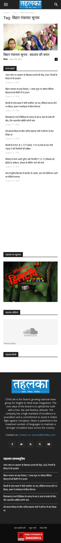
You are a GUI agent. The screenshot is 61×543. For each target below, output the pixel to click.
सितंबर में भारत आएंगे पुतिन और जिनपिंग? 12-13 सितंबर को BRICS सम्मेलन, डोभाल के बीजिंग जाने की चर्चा (29, 161)
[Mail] (21, 444)
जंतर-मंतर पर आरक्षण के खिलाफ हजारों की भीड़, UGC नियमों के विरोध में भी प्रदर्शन (31, 77)
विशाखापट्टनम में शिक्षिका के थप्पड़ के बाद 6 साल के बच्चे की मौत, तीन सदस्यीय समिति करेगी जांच (29, 119)
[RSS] (30, 444)
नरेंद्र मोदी (43, 527)
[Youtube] (48, 444)
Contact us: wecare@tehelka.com (37, 434)
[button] (5, 4)
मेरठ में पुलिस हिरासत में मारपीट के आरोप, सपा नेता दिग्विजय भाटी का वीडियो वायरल (31, 175)
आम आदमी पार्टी (20, 527)
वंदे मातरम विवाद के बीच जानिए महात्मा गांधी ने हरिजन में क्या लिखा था (29, 133)
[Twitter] (39, 444)
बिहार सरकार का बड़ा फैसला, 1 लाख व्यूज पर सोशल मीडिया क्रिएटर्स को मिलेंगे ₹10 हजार (29, 91)
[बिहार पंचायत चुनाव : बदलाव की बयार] (30, 37)
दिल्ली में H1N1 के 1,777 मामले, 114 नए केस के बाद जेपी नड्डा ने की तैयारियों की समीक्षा (29, 147)
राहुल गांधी (32, 527)
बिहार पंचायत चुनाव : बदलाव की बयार (26, 55)
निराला (5, 59)
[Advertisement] (28, 220)
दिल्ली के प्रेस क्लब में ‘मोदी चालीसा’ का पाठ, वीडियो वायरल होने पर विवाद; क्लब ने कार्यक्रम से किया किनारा (31, 105)
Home (6, 12)
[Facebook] (12, 444)
